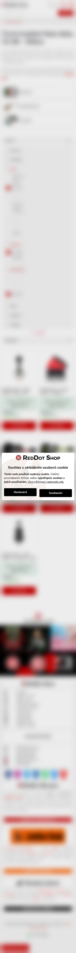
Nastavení (20, 492)
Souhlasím (55, 493)
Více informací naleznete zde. (46, 482)
